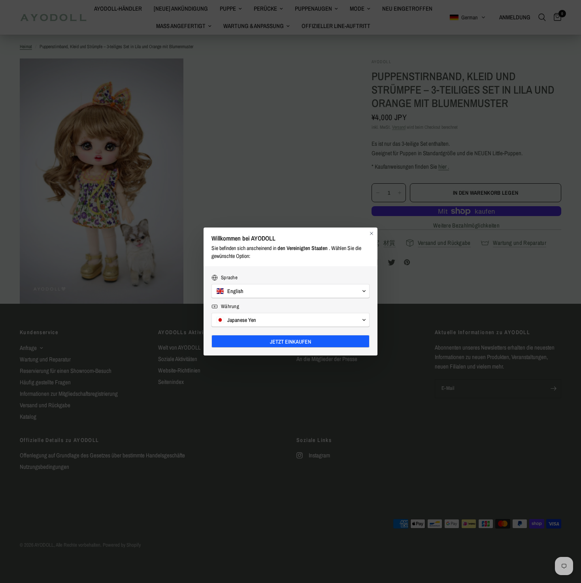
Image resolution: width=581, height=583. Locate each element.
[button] (290, 291)
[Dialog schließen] (371, 233)
